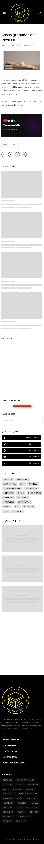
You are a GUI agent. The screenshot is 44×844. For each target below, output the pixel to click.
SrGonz (4, 45)
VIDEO (14, 144)
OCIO (5, 144)
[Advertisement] (22, 641)
